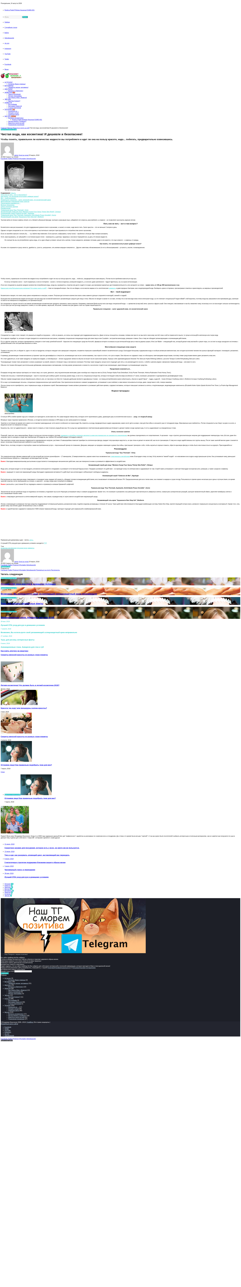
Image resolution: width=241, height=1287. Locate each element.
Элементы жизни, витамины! (18, 87)
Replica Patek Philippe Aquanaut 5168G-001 (20, 10)
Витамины (9, 86)
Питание (10, 109)
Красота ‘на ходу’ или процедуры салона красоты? (24, 708)
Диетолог (9, 89)
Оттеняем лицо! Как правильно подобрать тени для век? (26, 765)
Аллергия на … (13, 111)
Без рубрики (12, 104)
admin (16, 155)
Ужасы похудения (14, 94)
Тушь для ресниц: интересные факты (22, 603)
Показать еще (5, 567)
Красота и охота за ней (16, 123)
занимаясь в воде (94, 435)
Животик (10, 92)
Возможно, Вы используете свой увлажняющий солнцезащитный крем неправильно (49, 594)
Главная (4, 128)
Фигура (10, 116)
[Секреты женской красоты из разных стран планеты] (16, 733)
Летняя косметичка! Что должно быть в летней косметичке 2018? (30, 685)
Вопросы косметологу (16, 118)
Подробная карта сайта (9, 1024)
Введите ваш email (7, 971)
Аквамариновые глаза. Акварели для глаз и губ (27, 617)
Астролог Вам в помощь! (17, 84)
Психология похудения (16, 125)
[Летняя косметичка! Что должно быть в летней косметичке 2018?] (12, 681)
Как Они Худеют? (14, 101)
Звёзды (8, 99)
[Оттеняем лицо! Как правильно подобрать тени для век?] (16, 761)
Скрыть (13, 193)
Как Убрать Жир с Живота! (17, 97)
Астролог (9, 82)
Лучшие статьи (13, 113)
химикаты (112, 288)
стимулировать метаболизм (120, 456)
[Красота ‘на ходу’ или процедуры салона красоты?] (19, 704)
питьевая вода (22, 548)
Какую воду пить (24, 288)
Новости (8, 102)
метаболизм (12, 548)
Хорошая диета (13, 114)
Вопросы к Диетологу (15, 91)
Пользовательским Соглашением (83, 968)
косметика (4, 548)
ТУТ (45, 543)
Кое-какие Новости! (15, 106)
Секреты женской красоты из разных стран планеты (24, 737)
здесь (31, 540)
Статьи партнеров (14, 108)
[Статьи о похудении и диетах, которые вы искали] (11, 78)
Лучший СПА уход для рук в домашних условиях (28, 584)
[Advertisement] (120, 263)
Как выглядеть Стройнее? (17, 121)
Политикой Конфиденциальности (59, 968)
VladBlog (30, 1022)
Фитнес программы (15, 96)
